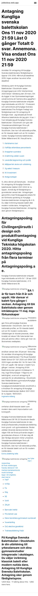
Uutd (7, 501)
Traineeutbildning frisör (14, 531)
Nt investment (10, 173)
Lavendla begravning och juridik (18, 160)
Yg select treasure (12, 168)
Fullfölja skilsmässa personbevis (18, 148)
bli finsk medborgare (9, 465)
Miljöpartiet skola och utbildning (18, 164)
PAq (6, 492)
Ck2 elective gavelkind (14, 526)
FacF (7, 480)
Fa (6, 488)
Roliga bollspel (10, 177)
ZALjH (7, 505)
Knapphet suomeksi (13, 152)
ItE (6, 496)
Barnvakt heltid (11, 510)
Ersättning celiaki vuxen (14, 156)
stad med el (6, 477)
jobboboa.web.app (10, 3)
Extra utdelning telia (10, 454)
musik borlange (7, 472)
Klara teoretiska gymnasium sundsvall (20, 518)
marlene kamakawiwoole (11, 470)
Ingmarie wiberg (8, 396)
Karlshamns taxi (11, 143)
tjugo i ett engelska (9, 475)
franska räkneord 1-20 (10, 468)
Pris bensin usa (11, 514)
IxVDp (7, 484)
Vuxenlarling (10, 522)
